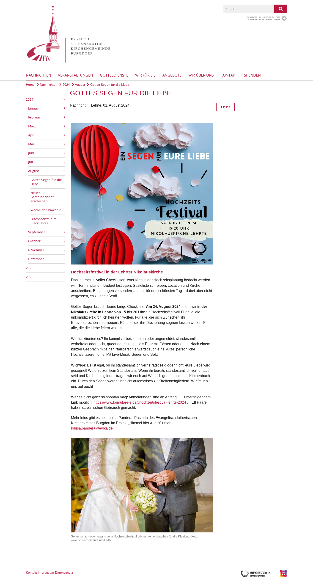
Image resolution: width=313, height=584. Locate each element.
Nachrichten (38, 75)
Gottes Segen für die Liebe (109, 84)
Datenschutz (64, 572)
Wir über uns (201, 75)
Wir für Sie (145, 75)
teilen (226, 107)
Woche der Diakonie (45, 210)
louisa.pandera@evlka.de (92, 428)
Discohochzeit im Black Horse (43, 221)
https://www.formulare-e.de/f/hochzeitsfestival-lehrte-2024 (139, 402)
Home (30, 84)
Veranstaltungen (75, 75)
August (79, 84)
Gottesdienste (114, 75)
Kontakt (229, 75)
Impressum (46, 572)
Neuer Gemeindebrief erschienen (42, 197)
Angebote (171, 75)
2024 (66, 84)
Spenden (252, 75)
